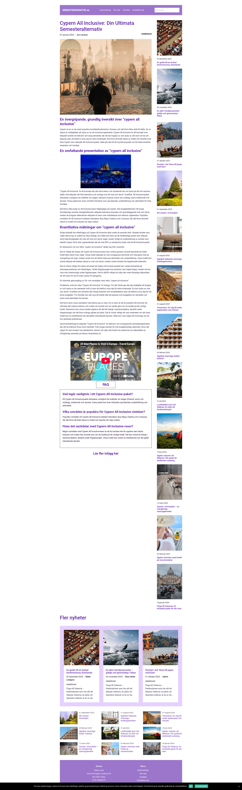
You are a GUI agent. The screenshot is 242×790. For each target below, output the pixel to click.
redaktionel (146, 34)
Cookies (126, 10)
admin (165, 676)
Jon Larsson (82, 35)
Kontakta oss (138, 10)
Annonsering (105, 10)
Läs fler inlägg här (105, 453)
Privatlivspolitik (201, 786)
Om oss (116, 10)
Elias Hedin (130, 676)
